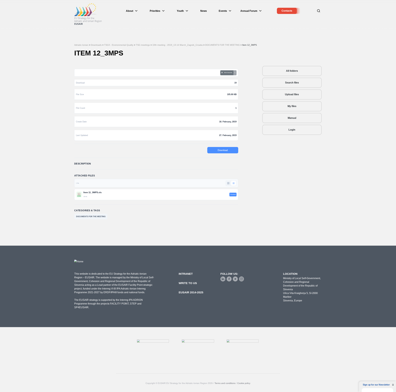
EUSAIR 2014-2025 (191, 292)
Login (291, 129)
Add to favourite (227, 72)
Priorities (155, 11)
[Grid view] (228, 183)
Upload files (292, 94)
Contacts (287, 10)
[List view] (233, 183)
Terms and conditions (225, 383)
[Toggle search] (319, 11)
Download (223, 150)
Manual (292, 118)
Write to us (188, 283)
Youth (180, 11)
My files (292, 106)
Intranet (186, 273)
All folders (292, 71)
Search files (292, 82)
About (129, 11)
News (203, 11)
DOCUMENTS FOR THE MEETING (90, 216)
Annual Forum (248, 11)
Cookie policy (243, 383)
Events (223, 11)
